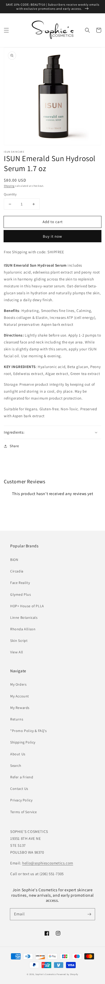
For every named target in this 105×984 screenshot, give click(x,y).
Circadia (16, 571)
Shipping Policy (22, 742)
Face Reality (20, 582)
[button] (6, 30)
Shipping (9, 185)
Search (15, 765)
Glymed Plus (20, 594)
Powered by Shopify (67, 974)
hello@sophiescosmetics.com (47, 863)
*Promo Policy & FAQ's (28, 730)
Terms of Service (23, 812)
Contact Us (19, 788)
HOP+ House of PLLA (27, 606)
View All (16, 652)
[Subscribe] (89, 914)
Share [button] (14, 446)
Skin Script (19, 640)
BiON (14, 559)
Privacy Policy (21, 800)
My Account (19, 696)
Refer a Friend (21, 777)
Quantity (10, 194)
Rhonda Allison (22, 629)
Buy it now (52, 236)
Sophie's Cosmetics (45, 974)
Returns (16, 719)
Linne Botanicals (24, 617)
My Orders (18, 684)
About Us (17, 754)
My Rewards (20, 707)
